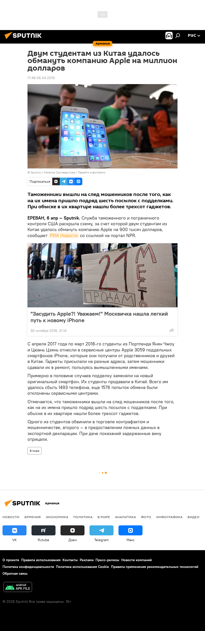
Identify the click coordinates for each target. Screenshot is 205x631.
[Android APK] (18, 587)
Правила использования (40, 560)
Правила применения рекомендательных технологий (154, 566)
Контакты (70, 560)
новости (10, 517)
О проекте (10, 560)
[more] (172, 330)
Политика (82, 517)
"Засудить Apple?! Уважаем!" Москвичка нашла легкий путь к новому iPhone (99, 316)
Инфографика (169, 517)
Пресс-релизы (107, 560)
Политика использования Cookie (82, 566)
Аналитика (125, 517)
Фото (146, 517)
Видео (194, 517)
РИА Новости (64, 235)
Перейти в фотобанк (92, 172)
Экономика (57, 517)
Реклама (87, 560)
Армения (32, 517)
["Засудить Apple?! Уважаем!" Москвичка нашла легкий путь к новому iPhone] (103, 275)
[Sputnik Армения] (24, 40)
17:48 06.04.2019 (41, 78)
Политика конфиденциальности (28, 566)
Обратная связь (15, 573)
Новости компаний (136, 560)
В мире (34, 451)
